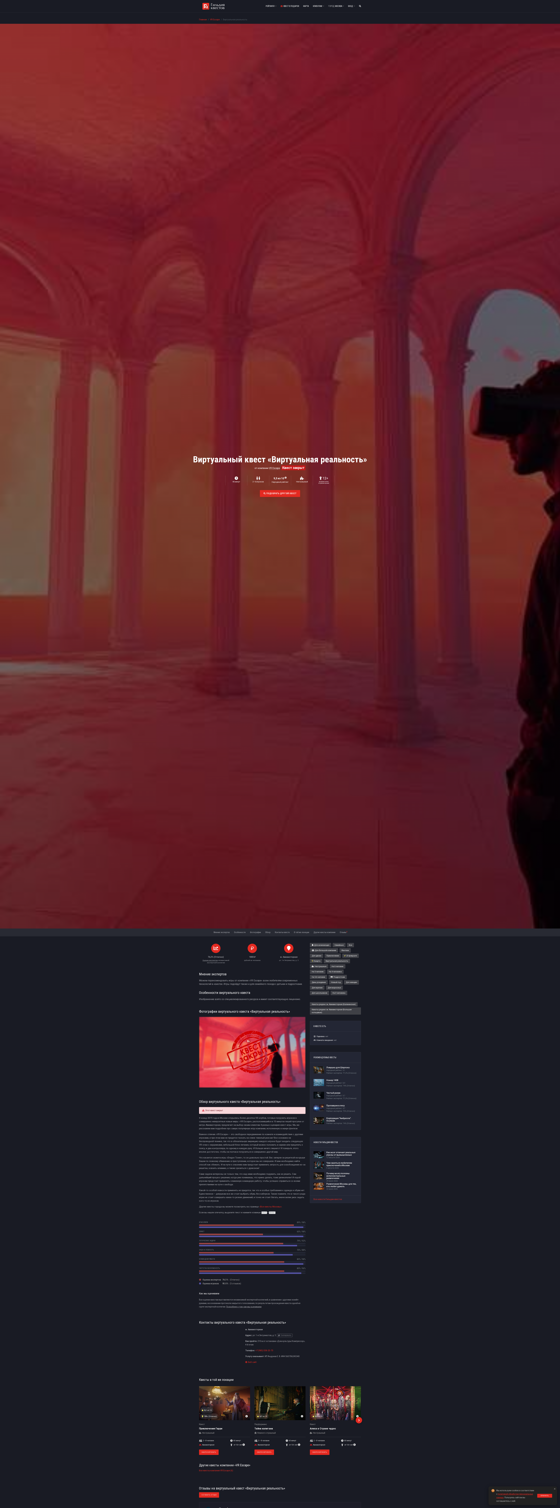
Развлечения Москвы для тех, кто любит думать (341, 1185)
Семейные (339, 945)
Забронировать (209, 1452)
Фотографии (255, 932)
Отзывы (343, 932)
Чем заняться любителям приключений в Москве (339, 1164)
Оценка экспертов (210, 960)
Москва (335, 6)
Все (350, 945)
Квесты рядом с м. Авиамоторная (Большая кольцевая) (332, 1011)
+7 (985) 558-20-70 (264, 1350)
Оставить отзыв (209, 1495)
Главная (203, 19)
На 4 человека (335, 972)
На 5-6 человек (318, 977)
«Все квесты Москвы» (270, 1206)
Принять (545, 1496)
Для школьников (319, 993)
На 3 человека (338, 993)
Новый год (336, 982)
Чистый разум (333, 1093)
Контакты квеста (282, 932)
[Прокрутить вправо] (359, 1420)
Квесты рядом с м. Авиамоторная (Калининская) (334, 1004)
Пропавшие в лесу (335, 1105)
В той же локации (301, 932)
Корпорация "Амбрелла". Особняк (338, 1119)
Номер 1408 (332, 1080)
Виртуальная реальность (337, 961)
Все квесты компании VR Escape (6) (216, 1470)
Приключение (333, 956)
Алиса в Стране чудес (323, 1428)
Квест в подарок (291, 6)
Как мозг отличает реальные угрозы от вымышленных (340, 1153)
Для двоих (316, 956)
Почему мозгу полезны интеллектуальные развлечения (338, 1176)
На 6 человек (337, 966)
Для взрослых (334, 988)
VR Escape (215, 19)
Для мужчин (317, 988)
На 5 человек (318, 972)
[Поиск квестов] (360, 6)
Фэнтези (345, 950)
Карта (306, 6)
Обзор (268, 932)
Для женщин (351, 982)
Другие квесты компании (324, 932)
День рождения (319, 982)
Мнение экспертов (222, 932)
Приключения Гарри (210, 1428)
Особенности (240, 932)
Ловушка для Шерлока (338, 1067)
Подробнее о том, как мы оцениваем (243, 1307)
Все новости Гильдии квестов (328, 1199)
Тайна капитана (263, 1428)
